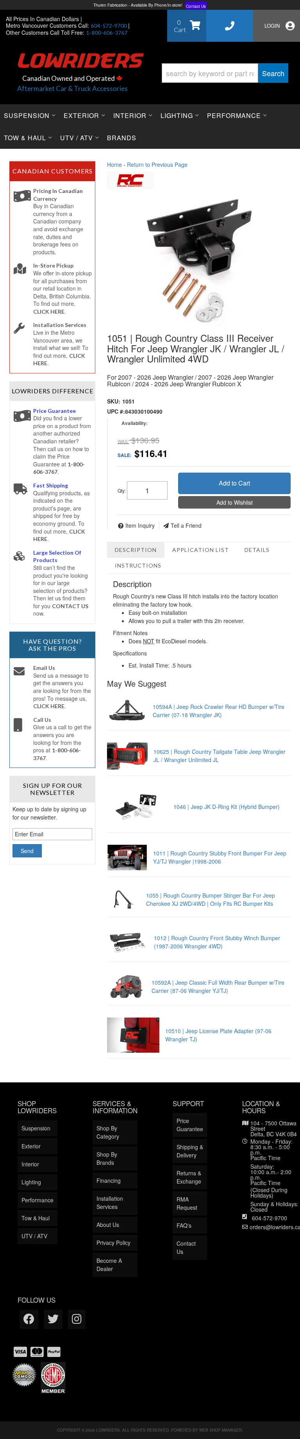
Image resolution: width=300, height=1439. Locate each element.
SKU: (113, 401)
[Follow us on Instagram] (77, 1319)
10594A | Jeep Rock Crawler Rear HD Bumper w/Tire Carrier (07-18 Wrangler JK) (218, 711)
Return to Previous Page (157, 164)
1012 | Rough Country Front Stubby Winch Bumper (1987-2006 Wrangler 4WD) (217, 942)
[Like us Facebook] (29, 1319)
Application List (200, 549)
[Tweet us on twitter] (53, 1319)
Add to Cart (234, 482)
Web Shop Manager (220, 1430)
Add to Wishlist (234, 502)
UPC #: (116, 411)
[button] (225, 73)
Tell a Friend (186, 525)
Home (114, 164)
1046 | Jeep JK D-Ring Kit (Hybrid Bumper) (226, 807)
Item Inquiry (140, 525)
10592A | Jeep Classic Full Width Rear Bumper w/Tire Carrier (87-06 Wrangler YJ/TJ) (218, 986)
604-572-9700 (269, 1218)
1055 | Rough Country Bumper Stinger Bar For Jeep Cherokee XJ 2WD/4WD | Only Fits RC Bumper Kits (210, 899)
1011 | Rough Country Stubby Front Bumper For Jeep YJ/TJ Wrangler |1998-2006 (219, 857)
